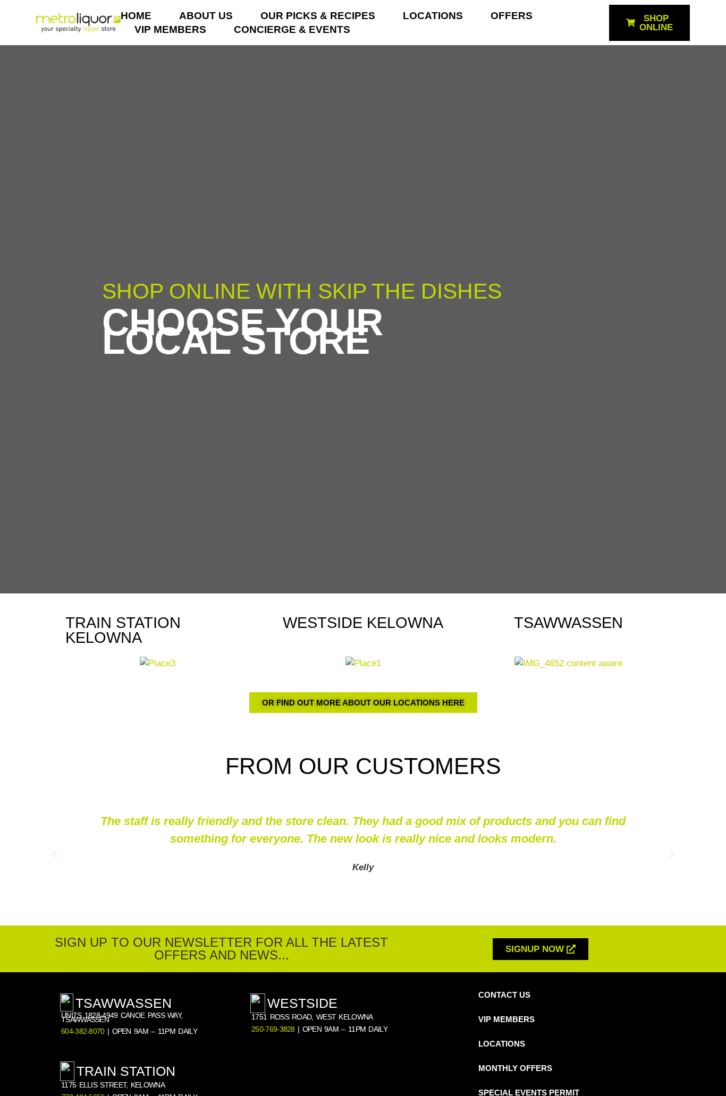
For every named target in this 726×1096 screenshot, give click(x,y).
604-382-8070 (83, 1031)
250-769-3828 (273, 1029)
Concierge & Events (292, 29)
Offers (512, 15)
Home (136, 15)
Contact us (504, 994)
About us (206, 15)
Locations (433, 15)
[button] (54, 854)
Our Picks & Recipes (317, 15)
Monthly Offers (515, 1068)
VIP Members (170, 29)
